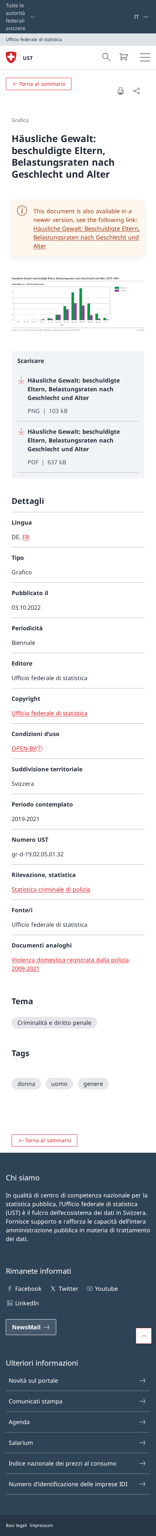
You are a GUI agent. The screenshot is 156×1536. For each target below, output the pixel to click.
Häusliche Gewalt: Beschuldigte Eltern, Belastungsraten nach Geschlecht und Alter (86, 237)
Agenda (19, 1422)
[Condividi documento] (136, 91)
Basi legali (16, 1525)
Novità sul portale (33, 1381)
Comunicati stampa (35, 1401)
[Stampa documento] (120, 91)
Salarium (21, 1443)
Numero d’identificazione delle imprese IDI (68, 1484)
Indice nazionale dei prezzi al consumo (62, 1463)
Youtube (106, 1289)
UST (28, 57)
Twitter (68, 1289)
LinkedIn (27, 1303)
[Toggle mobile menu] (145, 57)
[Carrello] (123, 56)
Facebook (28, 1289)
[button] (144, 1336)
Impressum (41, 1525)
